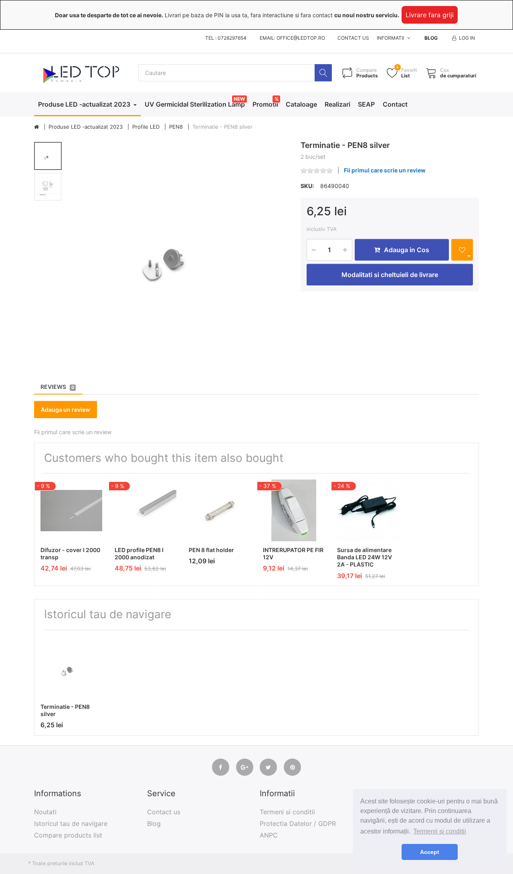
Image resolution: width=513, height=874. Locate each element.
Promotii (265, 104)
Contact (395, 104)
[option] (179, 250)
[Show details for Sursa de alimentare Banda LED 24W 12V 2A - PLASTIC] (368, 510)
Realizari (337, 104)
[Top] (36, 127)
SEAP (366, 104)
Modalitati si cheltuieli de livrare (389, 275)
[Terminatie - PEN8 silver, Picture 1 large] (47, 156)
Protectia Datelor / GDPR (298, 823)
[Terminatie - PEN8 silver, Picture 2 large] (47, 186)
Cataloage (301, 104)
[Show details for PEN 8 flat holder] (219, 510)
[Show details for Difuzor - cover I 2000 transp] (71, 510)
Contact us (353, 38)
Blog (431, 38)
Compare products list (68, 835)
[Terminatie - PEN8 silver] (179, 250)
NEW (239, 99)
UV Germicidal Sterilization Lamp (195, 104)
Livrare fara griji (430, 15)
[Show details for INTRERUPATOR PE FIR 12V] (294, 510)
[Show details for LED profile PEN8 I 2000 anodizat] (145, 510)
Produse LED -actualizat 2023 (85, 104)
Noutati (45, 812)
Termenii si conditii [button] (439, 831)
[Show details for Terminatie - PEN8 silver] (71, 667)
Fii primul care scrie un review (385, 170)
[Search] (323, 72)
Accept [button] (429, 852)
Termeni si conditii (287, 812)
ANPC (269, 835)
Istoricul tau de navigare (70, 823)
